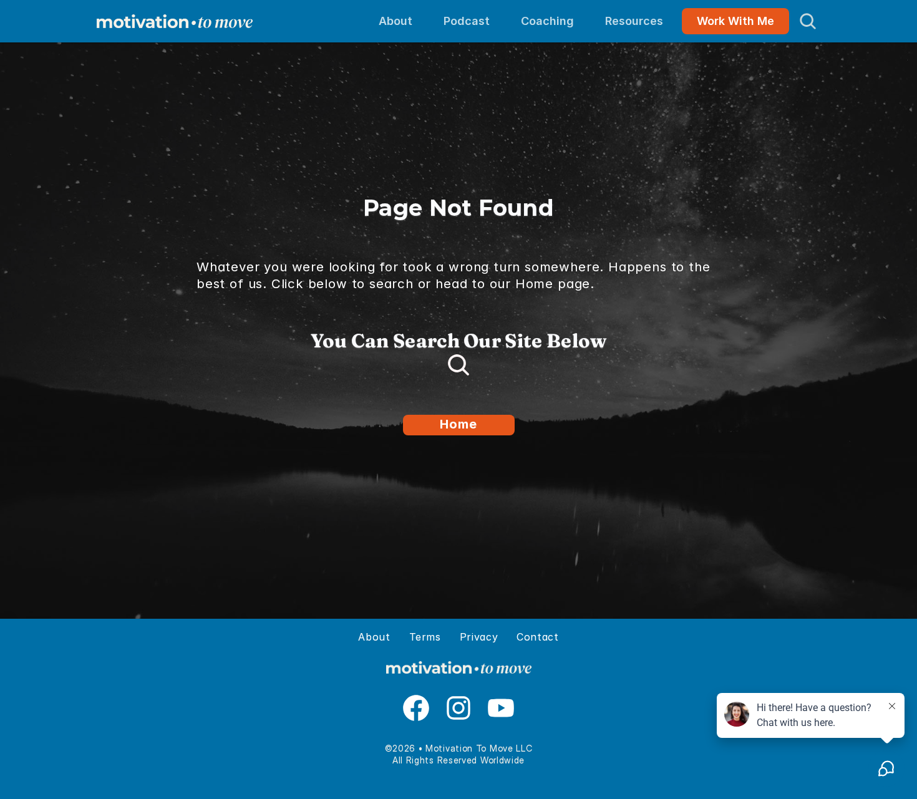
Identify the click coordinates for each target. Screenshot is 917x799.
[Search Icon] (807, 21)
